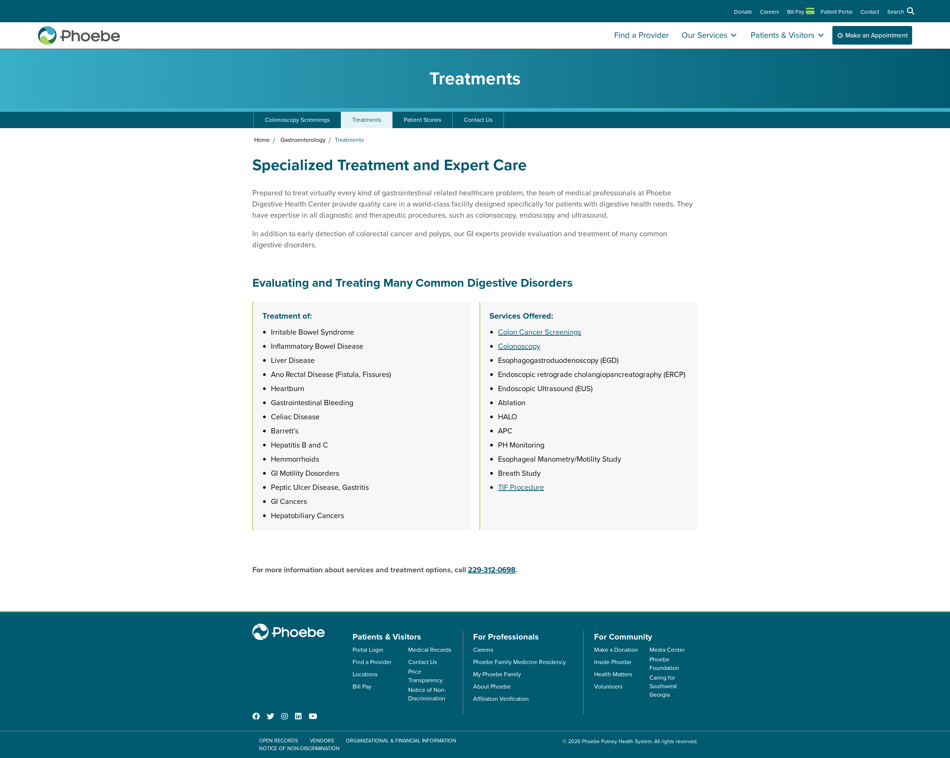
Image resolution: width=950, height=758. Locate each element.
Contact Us (478, 120)
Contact (870, 12)
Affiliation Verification (501, 698)
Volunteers (608, 686)
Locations (365, 674)
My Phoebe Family (497, 674)
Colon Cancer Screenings (539, 332)
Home (262, 140)
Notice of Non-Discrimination (427, 694)
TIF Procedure (521, 487)
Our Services (704, 35)
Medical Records (429, 649)
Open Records (278, 741)
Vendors (322, 741)
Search (895, 12)
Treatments (366, 120)
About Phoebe (492, 686)
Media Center (667, 649)
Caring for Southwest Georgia (663, 686)
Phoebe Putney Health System (617, 741)
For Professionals (506, 637)
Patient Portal (836, 12)
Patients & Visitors (783, 35)
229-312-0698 (491, 569)
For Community (623, 637)
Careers (769, 12)
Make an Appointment (876, 35)
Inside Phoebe (612, 662)
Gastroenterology (303, 140)
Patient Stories (422, 120)
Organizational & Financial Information (401, 741)
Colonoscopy (519, 346)
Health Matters (613, 674)
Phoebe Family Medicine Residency (519, 662)
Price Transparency (425, 675)
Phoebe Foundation (664, 663)
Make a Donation (616, 649)
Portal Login (368, 649)
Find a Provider (641, 35)
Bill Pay (795, 12)
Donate (743, 12)
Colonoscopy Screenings (297, 120)
